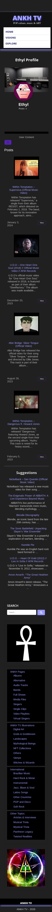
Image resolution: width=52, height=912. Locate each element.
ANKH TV (27, 18)
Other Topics (17, 813)
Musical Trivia (21, 822)
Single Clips (19, 709)
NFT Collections (22, 748)
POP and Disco (22, 802)
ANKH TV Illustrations (22, 725)
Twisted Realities (22, 836)
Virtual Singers (21, 718)
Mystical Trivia (21, 827)
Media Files (19, 699)
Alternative (19, 680)
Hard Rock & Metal (24, 778)
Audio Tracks (20, 685)
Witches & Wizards (24, 762)
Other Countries (22, 797)
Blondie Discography (27, 515)
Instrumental (20, 782)
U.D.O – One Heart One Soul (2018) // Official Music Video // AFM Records (23, 268)
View (42, 223)
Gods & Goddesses (24, 734)
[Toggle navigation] (8, 142)
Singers (17, 704)
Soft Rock (18, 806)
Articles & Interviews (24, 817)
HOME (9, 31)
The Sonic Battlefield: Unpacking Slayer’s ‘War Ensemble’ (28, 530)
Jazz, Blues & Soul (23, 787)
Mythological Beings (24, 743)
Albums (17, 675)
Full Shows (19, 694)
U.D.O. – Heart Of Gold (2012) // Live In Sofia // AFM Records (28, 560)
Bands (16, 690)
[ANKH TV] (26, 661)
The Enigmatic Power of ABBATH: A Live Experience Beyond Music (28, 497)
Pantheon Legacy (23, 831)
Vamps (17, 757)
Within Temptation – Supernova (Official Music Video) (23, 190)
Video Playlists (21, 713)
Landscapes (20, 738)
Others (17, 753)
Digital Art (18, 729)
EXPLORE (11, 43)
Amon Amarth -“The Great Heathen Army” (28, 576)
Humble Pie (27, 544)
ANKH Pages (17, 671)
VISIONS (11, 37)
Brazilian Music (21, 773)
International (17, 769)
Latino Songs (20, 792)
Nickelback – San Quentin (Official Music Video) (28, 481)
